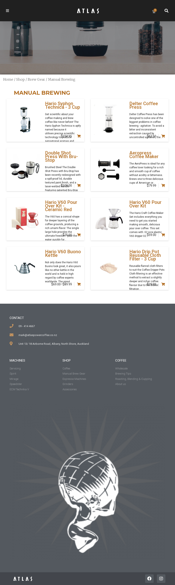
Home (8, 79)
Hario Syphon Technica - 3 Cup (62, 105)
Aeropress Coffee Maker (144, 154)
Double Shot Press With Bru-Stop (61, 156)
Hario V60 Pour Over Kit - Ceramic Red (61, 206)
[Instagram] (161, 578)
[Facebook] (149, 578)
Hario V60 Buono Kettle (63, 253)
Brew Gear (36, 79)
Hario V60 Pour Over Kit (145, 204)
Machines (17, 360)
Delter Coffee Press (143, 105)
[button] (15, 11)
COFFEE (120, 360)
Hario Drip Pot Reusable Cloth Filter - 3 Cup (145, 255)
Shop (20, 79)
